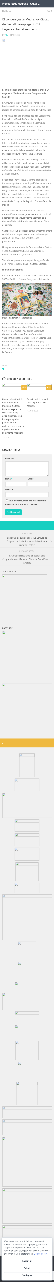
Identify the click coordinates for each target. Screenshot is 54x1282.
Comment (10, 458)
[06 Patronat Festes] (27, 885)
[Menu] (50, 3)
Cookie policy (40, 1253)
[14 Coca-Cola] (27, 1014)
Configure (27, 1275)
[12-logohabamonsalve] (27, 984)
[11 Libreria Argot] (27, 964)
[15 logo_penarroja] (27, 1027)
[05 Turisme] (27, 864)
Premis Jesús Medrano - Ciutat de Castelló (21, 3)
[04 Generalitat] (27, 822)
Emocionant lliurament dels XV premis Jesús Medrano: (37, 402)
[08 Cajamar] (27, 850)
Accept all (27, 1261)
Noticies (6, 11)
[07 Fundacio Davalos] (27, 835)
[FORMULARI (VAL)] (27, 685)
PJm (6, 35)
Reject (27, 1268)
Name (8, 479)
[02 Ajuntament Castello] (27, 781)
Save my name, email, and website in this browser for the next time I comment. (25, 502)
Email (31, 479)
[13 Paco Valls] (27, 995)
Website (9, 489)
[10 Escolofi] (27, 944)
